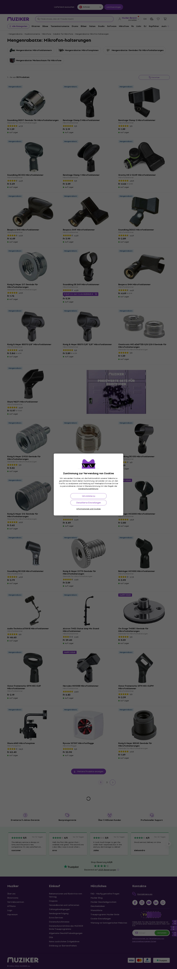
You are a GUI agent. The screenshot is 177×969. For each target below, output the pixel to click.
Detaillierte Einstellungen (88, 502)
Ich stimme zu (88, 496)
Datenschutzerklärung (88, 488)
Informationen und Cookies (88, 509)
